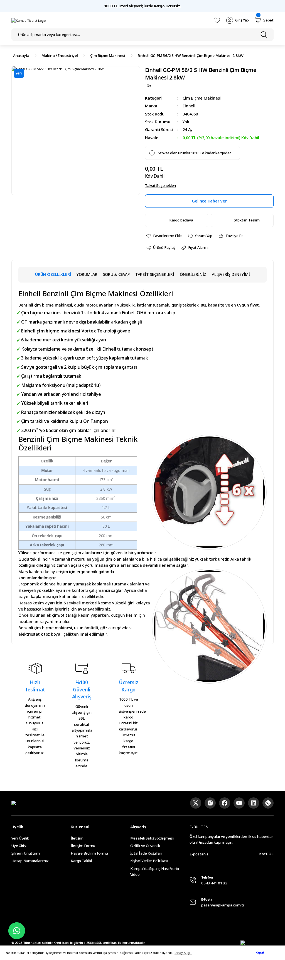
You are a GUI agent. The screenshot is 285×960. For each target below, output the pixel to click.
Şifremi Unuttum (25, 853)
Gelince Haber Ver (209, 201)
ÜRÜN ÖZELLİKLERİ (53, 274)
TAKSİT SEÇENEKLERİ (154, 274)
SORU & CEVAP (116, 274)
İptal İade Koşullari (146, 853)
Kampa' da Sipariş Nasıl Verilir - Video (155, 871)
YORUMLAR (87, 274)
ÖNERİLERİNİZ (193, 274)
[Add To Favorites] (164, 236)
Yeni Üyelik (20, 838)
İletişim (77, 838)
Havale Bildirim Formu (89, 853)
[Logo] (28, 20)
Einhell (189, 105)
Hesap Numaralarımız (30, 860)
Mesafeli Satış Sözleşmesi (152, 838)
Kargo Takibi (81, 860)
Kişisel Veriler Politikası (149, 860)
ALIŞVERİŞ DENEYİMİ (231, 274)
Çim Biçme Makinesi (202, 98)
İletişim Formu (83, 845)
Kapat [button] (259, 952)
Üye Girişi (18, 845)
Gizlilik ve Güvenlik (145, 845)
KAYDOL (266, 853)
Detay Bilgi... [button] (183, 953)
